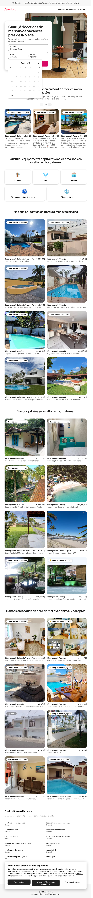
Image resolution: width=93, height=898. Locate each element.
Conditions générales (52, 894)
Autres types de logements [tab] (15, 816)
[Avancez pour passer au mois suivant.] (38, 63)
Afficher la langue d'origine (69, 3)
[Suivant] (50, 104)
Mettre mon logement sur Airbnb (71, 9)
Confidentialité (36, 894)
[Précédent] (41, 104)
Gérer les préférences (72, 882)
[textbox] (18, 56)
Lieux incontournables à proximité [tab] (41, 816)
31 (12, 95)
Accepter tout (19, 882)
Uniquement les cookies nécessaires (46, 883)
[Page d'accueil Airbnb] (10, 9)
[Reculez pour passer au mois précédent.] (12, 63)
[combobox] (28, 49)
